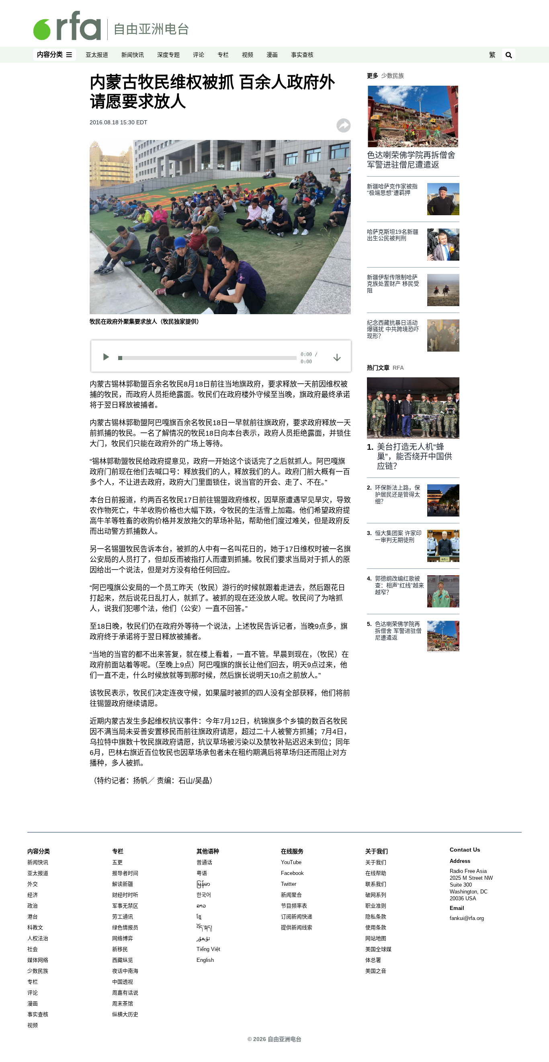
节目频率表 (294, 906)
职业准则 (375, 906)
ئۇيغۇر (203, 938)
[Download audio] (337, 357)
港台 (32, 917)
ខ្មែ (199, 917)
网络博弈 (122, 938)
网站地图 (375, 938)
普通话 (204, 862)
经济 (32, 895)
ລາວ (201, 906)
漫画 (272, 54)
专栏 (223, 54)
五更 (117, 862)
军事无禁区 (125, 906)
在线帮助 (375, 873)
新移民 (120, 949)
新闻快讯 (132, 54)
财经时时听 (125, 895)
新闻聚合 (291, 895)
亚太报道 (97, 54)
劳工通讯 (122, 917)
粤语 (202, 873)
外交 (32, 884)
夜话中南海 (125, 971)
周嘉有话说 (125, 993)
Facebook (292, 873)
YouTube (291, 862)
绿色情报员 (125, 927)
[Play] (108, 358)
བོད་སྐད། (204, 927)
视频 (247, 54)
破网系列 (375, 895)
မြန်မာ (203, 884)
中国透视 (122, 982)
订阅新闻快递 (296, 917)
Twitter (288, 884)
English (205, 960)
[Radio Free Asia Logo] (110, 25)
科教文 (35, 927)
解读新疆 (122, 884)
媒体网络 (37, 960)
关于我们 (375, 862)
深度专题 (168, 54)
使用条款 (375, 927)
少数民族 (37, 971)
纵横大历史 (125, 1014)
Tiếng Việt (208, 949)
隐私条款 (375, 917)
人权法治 (37, 938)
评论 (198, 54)
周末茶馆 (122, 1003)
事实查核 (302, 54)
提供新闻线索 (296, 927)
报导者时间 (125, 873)
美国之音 (375, 971)
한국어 (204, 895)
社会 (32, 949)
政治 (32, 906)
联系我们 (375, 884)
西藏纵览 (122, 960)
